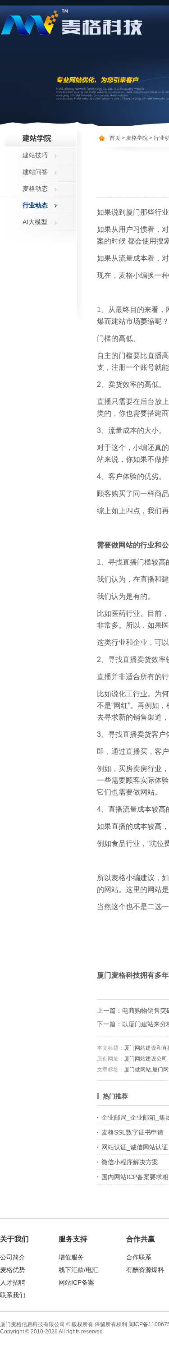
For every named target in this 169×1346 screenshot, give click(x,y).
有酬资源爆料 (145, 1269)
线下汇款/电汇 (78, 1269)
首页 (115, 138)
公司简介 (12, 1257)
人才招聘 (12, 1282)
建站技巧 (35, 155)
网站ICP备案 (76, 1282)
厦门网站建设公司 (145, 1059)
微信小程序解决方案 (129, 1162)
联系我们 (12, 1295)
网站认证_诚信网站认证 (134, 1147)
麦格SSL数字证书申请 (132, 1132)
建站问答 (35, 171)
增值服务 (71, 1257)
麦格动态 (35, 188)
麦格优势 (12, 1269)
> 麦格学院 (135, 138)
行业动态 (35, 205)
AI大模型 (35, 221)
